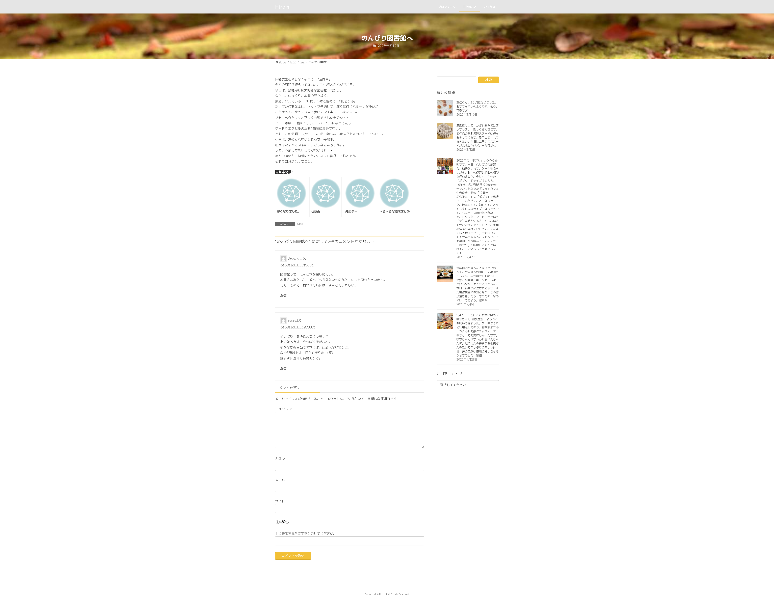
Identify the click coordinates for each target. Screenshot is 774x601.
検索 (488, 80)
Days (300, 223)
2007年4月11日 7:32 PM (296, 265)
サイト (280, 501)
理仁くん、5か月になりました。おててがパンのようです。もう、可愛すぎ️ (477, 106)
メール (282, 480)
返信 (283, 295)
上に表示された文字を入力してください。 (305, 533)
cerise (292, 320)
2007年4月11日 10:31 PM (297, 326)
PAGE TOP (754, 579)
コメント (283, 409)
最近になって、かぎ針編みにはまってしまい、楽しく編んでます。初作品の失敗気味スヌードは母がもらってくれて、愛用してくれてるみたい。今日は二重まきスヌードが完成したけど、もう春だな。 (477, 135)
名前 (280, 459)
